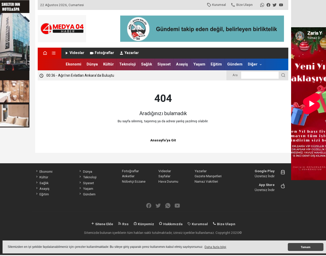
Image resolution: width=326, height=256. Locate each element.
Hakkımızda (172, 224)
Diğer (252, 64)
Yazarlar (132, 53)
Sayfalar (164, 176)
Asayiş (182, 64)
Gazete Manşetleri (208, 176)
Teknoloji (127, 64)
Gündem (234, 64)
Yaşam (199, 64)
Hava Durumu (168, 181)
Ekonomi (73, 64)
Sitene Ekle (103, 224)
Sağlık (146, 64)
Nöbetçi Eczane (133, 181)
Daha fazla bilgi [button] (215, 247)
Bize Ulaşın (244, 5)
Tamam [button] (305, 247)
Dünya (92, 64)
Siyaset (164, 64)
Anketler (128, 176)
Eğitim (216, 64)
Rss (125, 224)
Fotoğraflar (104, 53)
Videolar (77, 53)
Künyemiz (145, 224)
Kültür (108, 64)
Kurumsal (219, 5)
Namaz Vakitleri (206, 181)
